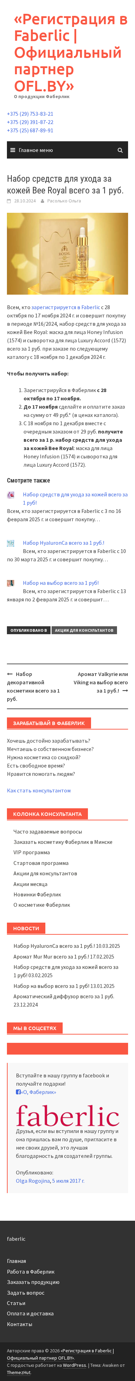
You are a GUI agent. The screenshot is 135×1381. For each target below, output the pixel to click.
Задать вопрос (25, 1292)
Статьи (16, 1302)
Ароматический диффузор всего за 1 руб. (64, 996)
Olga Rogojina (33, 1180)
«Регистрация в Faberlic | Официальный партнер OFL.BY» (71, 52)
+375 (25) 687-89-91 (30, 130)
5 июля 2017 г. (68, 1180)
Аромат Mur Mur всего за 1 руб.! (51, 956)
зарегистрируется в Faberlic (66, 307)
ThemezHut (18, 1372)
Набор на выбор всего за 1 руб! (61, 582)
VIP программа (32, 852)
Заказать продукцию (33, 1281)
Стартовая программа (41, 862)
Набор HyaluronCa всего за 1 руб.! (63, 542)
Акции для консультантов (84, 630)
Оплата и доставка (30, 1313)
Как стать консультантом (39, 790)
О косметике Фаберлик (42, 904)
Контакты (19, 1324)
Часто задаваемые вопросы (48, 831)
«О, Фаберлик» (38, 1091)
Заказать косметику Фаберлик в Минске (63, 841)
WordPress (74, 1365)
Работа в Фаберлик (30, 1271)
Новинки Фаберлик (37, 894)
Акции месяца (30, 883)
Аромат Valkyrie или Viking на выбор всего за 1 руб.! (101, 682)
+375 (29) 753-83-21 (30, 113)
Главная (16, 1260)
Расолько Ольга (64, 201)
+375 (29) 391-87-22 (30, 121)
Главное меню (36, 149)
